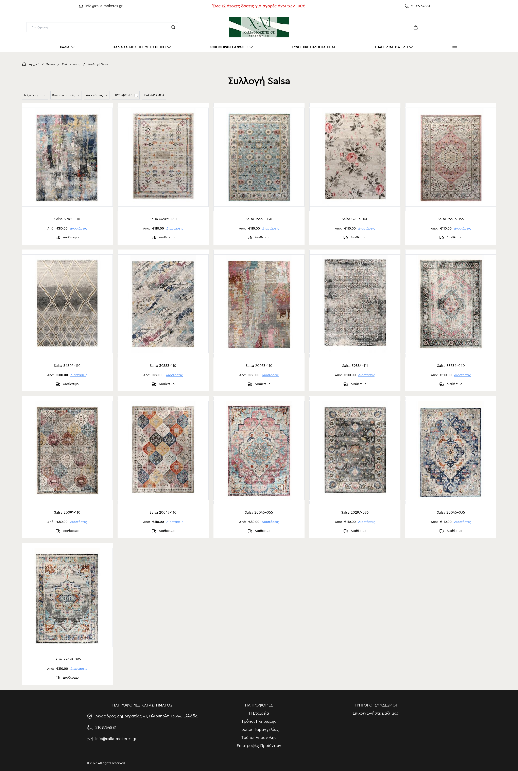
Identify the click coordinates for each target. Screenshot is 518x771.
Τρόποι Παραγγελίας (259, 730)
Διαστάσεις (78, 228)
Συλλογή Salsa (97, 64)
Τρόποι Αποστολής (259, 738)
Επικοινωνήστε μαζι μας (376, 713)
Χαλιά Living (71, 64)
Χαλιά (50, 64)
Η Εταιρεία (259, 713)
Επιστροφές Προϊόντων (259, 746)
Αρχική (34, 64)
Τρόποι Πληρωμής (258, 721)
